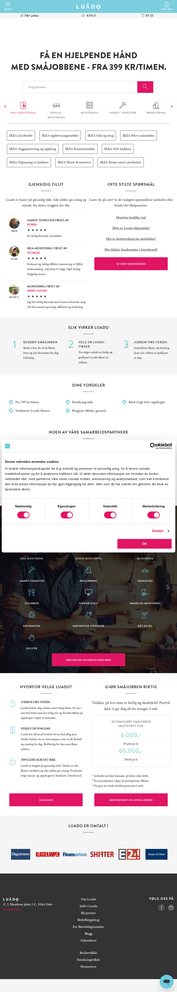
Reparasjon (31, 625)
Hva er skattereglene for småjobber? (131, 238)
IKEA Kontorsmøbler (80, 148)
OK (144, 544)
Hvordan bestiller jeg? (131, 217)
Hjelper (31, 648)
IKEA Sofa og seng (101, 135)
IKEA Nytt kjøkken (117, 148)
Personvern (88, 966)
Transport (145, 580)
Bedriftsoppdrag (88, 919)
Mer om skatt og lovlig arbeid (131, 800)
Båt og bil (145, 625)
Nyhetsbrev (88, 940)
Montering (89, 113)
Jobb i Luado (88, 905)
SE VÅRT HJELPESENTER (131, 264)
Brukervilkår (88, 952)
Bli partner (88, 912)
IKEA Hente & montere (74, 162)
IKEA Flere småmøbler (139, 135)
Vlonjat (33, 253)
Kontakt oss (11, 909)
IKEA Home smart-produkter (120, 162)
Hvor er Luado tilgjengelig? (131, 227)
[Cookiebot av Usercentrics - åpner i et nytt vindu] (153, 446)
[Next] (6, 106)
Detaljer (158, 531)
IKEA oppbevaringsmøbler (60, 135)
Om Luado (46, 800)
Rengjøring (156, 113)
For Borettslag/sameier (88, 926)
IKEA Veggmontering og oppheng (32, 148)
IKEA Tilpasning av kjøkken (29, 162)
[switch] (67, 515)
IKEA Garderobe (21, 135)
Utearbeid (32, 603)
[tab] (23, 108)
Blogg (88, 933)
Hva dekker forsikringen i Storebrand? (131, 249)
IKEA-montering (23, 113)
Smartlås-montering (145, 603)
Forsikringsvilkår (88, 959)
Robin (32, 224)
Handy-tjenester (122, 113)
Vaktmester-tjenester (88, 625)
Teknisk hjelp (88, 603)
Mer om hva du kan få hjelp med (88, 660)
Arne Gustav (37, 291)
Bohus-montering (56, 115)
